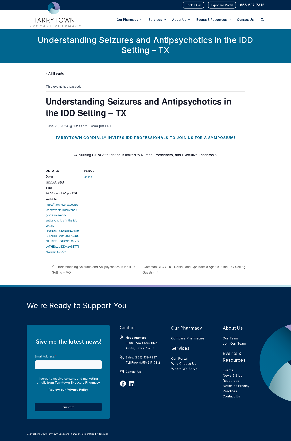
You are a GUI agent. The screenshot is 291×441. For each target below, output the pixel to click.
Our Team (230, 338)
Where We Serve (184, 369)
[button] (193, 5)
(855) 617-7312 (149, 362)
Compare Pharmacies (187, 338)
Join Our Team (234, 343)
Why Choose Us (183, 364)
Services (180, 348)
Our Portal (179, 358)
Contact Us (133, 371)
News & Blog (232, 375)
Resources (231, 381)
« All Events (55, 73)
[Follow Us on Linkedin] (131, 383)
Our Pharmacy (186, 328)
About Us (233, 328)
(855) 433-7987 (146, 357)
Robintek (103, 434)
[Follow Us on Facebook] (123, 383)
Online (88, 177)
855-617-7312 (252, 5)
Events (228, 370)
